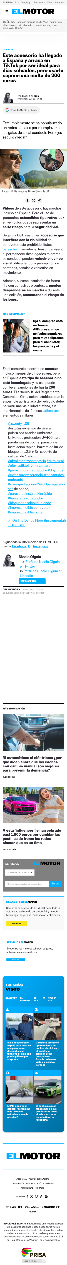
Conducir (8, 49)
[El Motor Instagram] (36, 1196)
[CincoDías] (32, 1207)
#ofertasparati (41, 465)
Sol (27, 592)
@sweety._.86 (18, 423)
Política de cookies (45, 1184)
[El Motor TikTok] (41, 1196)
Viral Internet (37, 592)
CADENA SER (52, 999)
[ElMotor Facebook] (27, 1197)
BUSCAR (15, 959)
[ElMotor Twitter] (31, 1196)
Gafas (39, 589)
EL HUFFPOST (25, 999)
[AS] (20, 1207)
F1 (16, 2)
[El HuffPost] (51, 1207)
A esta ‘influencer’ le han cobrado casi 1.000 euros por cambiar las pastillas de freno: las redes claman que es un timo (32, 836)
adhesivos (51, 410)
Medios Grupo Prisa (33, 1261)
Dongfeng (26, 2)
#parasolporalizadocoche (27, 470)
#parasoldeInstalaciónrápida (30, 493)
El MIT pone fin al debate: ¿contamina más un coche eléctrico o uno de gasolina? (18, 1111)
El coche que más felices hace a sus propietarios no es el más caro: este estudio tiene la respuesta (46, 1112)
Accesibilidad (27, 1188)
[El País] (10, 1207)
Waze (49, 2)
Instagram (40, 546)
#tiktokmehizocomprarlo (27, 461)
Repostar (39, 2)
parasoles (10, 249)
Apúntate (16, 923)
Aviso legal (21, 1179)
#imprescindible (20, 507)
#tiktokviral (55, 461)
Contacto (40, 1188)
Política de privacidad (39, 1179)
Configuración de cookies (22, 1184)
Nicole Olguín (30, 96)
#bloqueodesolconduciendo (29, 503)
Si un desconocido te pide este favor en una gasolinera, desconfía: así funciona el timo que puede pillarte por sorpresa (19, 1051)
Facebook (19, 546)
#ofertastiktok (19, 465)
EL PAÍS (36, 999)
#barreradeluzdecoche (25, 498)
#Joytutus (55, 470)
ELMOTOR (11, 998)
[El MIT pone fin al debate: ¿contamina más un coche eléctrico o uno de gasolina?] (19, 1102)
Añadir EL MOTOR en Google (24, 110)
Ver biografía (28, 581)
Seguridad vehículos (13, 592)
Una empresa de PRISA (33, 1252)
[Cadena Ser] (32, 1212)
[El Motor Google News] (46, 1197)
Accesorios (28, 589)
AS (44, 998)
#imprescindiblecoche (25, 512)
